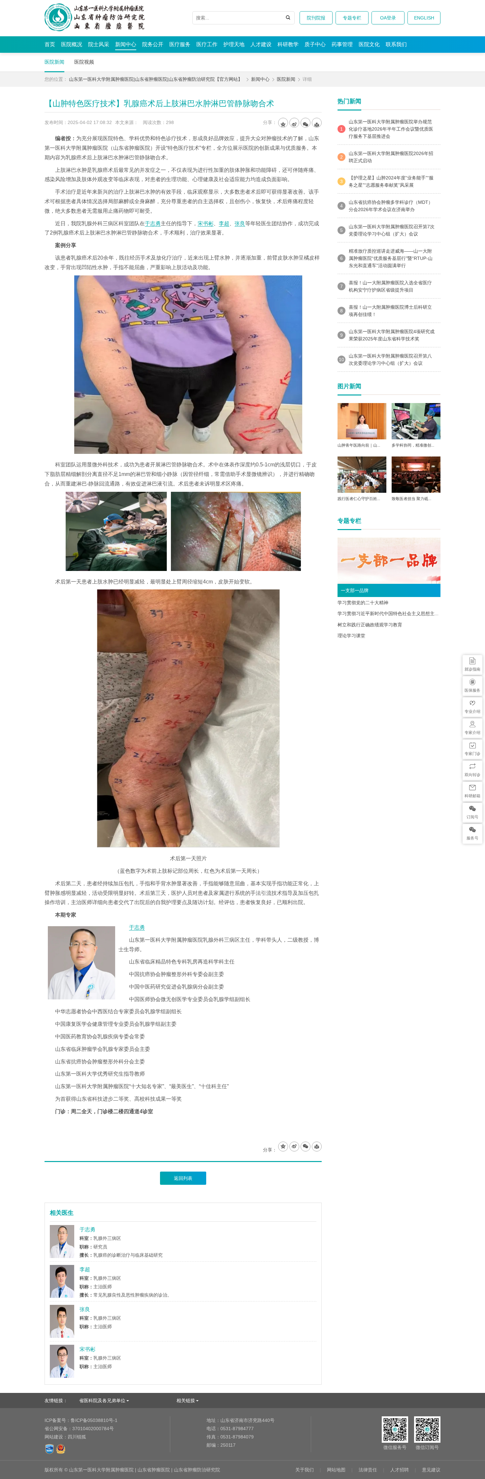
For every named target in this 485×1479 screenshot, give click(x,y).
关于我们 (304, 1469)
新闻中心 (125, 44)
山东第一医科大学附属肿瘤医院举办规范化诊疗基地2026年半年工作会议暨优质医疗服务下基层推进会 (386, 129)
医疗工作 (206, 44)
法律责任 (368, 1469)
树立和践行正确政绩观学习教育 (370, 624)
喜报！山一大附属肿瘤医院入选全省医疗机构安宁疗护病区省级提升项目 (386, 286)
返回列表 (183, 1178)
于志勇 (153, 223)
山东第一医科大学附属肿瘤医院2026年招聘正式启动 (386, 157)
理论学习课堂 (351, 635)
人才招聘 (399, 1469)
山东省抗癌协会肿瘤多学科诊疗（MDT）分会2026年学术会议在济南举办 (386, 206)
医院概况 (71, 44)
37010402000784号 (79, 1428)
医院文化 (369, 44)
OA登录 (388, 17)
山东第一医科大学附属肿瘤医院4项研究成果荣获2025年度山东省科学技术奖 (387, 335)
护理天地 (233, 44)
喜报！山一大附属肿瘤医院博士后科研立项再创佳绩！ (386, 310)
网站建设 (54, 1436)
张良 (240, 223)
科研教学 (288, 44)
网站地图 (336, 1469)
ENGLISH (424, 17)
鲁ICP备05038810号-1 (81, 1420)
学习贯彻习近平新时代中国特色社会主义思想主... (388, 613)
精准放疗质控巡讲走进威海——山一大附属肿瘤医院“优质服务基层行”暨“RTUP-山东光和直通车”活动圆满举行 (386, 258)
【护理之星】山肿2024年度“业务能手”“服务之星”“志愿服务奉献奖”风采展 (387, 181)
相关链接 (186, 1400)
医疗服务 (179, 44)
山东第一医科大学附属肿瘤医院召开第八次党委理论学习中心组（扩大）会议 (385, 359)
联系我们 (396, 44)
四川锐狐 (77, 1436)
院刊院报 (316, 17)
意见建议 (431, 1469)
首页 (50, 44)
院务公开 (152, 44)
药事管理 (342, 44)
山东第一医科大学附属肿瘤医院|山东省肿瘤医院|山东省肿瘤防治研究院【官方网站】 (155, 79)
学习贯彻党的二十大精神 (363, 602)
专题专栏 (352, 17)
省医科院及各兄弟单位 (102, 1400)
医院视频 (84, 62)
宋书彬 (205, 223)
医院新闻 (54, 62)
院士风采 (98, 44)
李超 (224, 223)
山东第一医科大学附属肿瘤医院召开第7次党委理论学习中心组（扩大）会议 (387, 230)
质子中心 (315, 44)
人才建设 (261, 44)
